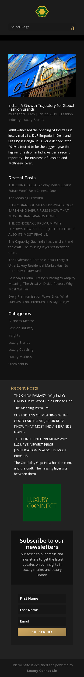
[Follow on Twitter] (69, 525)
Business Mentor (21, 321)
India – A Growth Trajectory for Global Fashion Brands (41, 107)
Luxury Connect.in (42, 670)
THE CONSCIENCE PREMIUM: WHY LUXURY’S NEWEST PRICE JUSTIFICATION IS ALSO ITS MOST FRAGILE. (41, 229)
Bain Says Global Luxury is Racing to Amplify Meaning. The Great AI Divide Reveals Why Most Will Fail (41, 283)
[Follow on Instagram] (43, 525)
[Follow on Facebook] (18, 525)
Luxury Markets (20, 356)
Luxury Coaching (20, 349)
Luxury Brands (33, 119)
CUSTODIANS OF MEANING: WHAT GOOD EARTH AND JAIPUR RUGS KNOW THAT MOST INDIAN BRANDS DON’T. (40, 210)
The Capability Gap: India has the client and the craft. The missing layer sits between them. (40, 247)
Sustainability (18, 364)
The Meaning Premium (25, 198)
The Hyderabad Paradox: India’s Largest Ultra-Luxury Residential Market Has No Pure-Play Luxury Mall (38, 265)
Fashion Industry (20, 328)
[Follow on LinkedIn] (56, 525)
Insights (14, 335)
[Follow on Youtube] (31, 525)
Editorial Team (24, 114)
